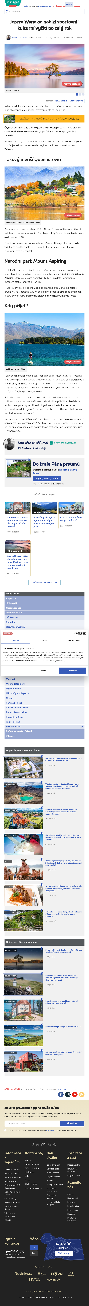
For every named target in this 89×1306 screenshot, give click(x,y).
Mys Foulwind (13, 689)
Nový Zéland (61, 101)
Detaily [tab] (44, 640)
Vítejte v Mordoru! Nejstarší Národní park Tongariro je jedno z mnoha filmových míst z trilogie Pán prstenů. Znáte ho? (62, 786)
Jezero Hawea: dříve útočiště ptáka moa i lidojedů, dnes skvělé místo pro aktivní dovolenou (18, 562)
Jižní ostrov (12, 617)
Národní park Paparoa (17, 693)
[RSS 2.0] (81, 1094)
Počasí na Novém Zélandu (19, 731)
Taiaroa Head (13, 722)
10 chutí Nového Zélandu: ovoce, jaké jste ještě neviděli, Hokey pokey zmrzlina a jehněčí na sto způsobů (63, 889)
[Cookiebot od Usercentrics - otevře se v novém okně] (76, 633)
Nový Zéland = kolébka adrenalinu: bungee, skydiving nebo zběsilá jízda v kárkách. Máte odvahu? (63, 838)
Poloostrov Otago (15, 717)
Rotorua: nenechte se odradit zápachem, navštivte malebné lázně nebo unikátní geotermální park (61, 812)
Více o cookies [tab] (73, 640)
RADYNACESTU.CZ (67, 1089)
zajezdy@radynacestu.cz (15, 1257)
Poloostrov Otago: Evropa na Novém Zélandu (63, 1027)
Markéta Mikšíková (20, 37)
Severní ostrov (13, 727)
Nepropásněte (13, 608)
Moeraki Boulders (15, 684)
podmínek (50, 1130)
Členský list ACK (65, 1298)
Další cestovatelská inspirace (44, 583)
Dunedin (10, 622)
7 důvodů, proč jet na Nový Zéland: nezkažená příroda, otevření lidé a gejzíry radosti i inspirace (63, 914)
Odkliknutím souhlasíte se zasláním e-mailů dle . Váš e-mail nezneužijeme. (41, 1130)
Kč (33, 1247)
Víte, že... (10, 736)
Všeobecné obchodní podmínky (33, 1298)
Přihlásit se (72, 1123)
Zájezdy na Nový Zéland (47, 479)
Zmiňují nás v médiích (44, 1267)
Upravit (43, 671)
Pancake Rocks (14, 703)
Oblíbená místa (76, 101)
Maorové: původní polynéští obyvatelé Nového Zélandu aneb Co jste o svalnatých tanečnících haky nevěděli (63, 863)
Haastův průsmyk (15, 627)
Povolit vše (72, 671)
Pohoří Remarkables (16, 712)
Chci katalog (63, 1253)
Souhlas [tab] (15, 640)
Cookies (52, 1298)
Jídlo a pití (11, 603)
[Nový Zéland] (18, 468)
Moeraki (10, 679)
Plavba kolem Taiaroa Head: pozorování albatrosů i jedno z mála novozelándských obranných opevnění (61, 978)
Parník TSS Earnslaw (17, 708)
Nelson (9, 698)
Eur (33, 1253)
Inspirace (11, 598)
